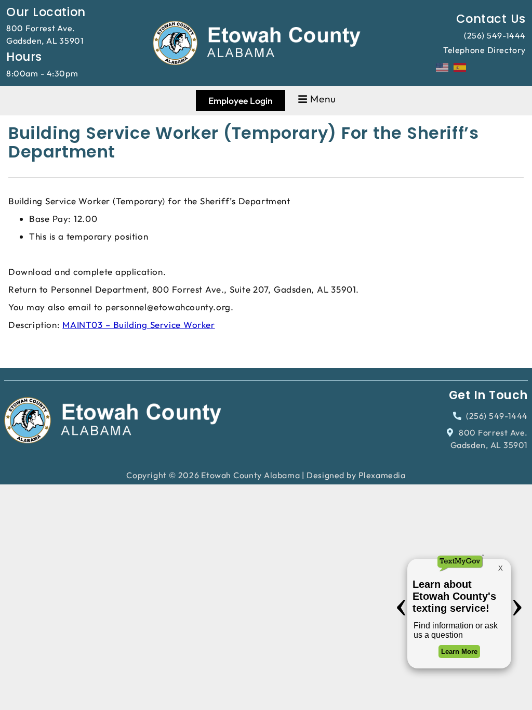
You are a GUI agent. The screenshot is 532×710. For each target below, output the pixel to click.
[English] (442, 66)
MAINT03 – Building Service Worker (138, 324)
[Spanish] (460, 66)
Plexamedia (382, 475)
